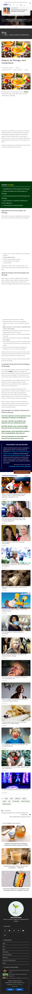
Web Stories (6, 952)
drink (6, 798)
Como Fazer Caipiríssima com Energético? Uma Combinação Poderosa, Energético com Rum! (16, 889)
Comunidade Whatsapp (22, 472)
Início (4, 943)
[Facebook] (9, 931)
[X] (5, 931)
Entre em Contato (7, 954)
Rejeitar (19, 989)
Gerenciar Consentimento (9, 960)
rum (9, 801)
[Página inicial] (1, 35)
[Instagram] (14, 931)
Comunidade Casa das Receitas (12, 205)
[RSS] (5, 935)
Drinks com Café (6, 70)
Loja (4, 946)
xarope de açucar (25, 801)
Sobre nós (5, 957)
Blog (4, 949)
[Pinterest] (18, 931)
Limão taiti (17, 798)
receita (4, 801)
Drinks (17, 68)
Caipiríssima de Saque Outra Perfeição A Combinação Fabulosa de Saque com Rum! (16, 844)
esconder (10, 185)
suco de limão (16, 801)
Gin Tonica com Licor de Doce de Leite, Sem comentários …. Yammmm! (16, 866)
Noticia (26, 70)
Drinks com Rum (17, 70)
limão (11, 798)
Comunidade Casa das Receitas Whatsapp (19, 466)
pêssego (24, 798)
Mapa (4, 963)
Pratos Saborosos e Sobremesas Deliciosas (19, 451)
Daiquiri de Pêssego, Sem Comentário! (19, 35)
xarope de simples (7, 804)
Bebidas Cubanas (8, 68)
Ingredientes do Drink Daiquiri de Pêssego (16, 189)
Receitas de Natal (10, 455)
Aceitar (10, 989)
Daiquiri (26, 92)
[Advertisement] (16, 113)
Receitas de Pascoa (20, 455)
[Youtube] (23, 931)
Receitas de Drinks (7, 453)
